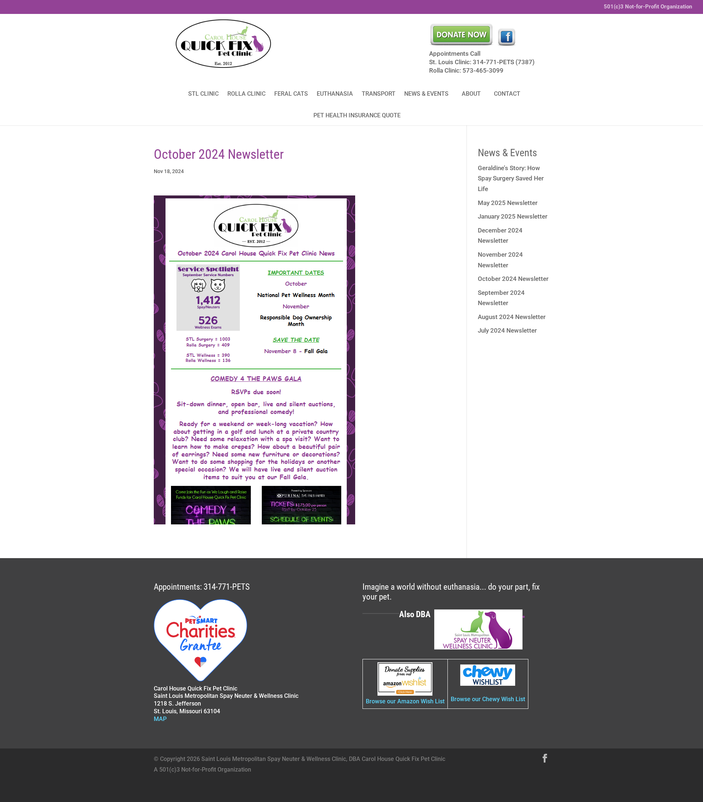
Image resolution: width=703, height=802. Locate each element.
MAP (160, 718)
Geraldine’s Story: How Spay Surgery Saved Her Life (511, 178)
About (471, 93)
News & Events (426, 93)
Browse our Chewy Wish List (488, 699)
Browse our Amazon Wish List (405, 701)
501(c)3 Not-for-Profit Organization (648, 7)
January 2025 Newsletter (512, 216)
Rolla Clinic (246, 93)
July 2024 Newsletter (507, 330)
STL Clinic (203, 93)
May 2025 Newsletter (508, 202)
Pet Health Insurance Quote (357, 115)
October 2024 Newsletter (513, 278)
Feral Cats (291, 93)
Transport (378, 93)
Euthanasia (335, 93)
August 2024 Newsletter (512, 317)
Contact (507, 93)
